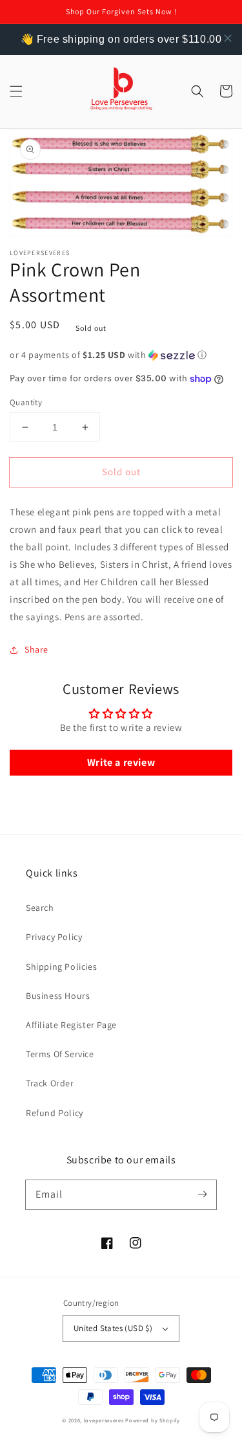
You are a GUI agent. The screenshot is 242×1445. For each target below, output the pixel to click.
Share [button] (36, 649)
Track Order (50, 1083)
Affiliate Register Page (71, 1025)
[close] (227, 38)
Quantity (26, 402)
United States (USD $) (113, 1328)
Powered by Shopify (152, 1420)
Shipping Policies (61, 966)
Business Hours (58, 996)
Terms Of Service (60, 1054)
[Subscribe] (202, 1194)
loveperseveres (104, 1420)
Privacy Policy (54, 937)
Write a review (121, 762)
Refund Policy (54, 1113)
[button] (16, 91)
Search (40, 907)
